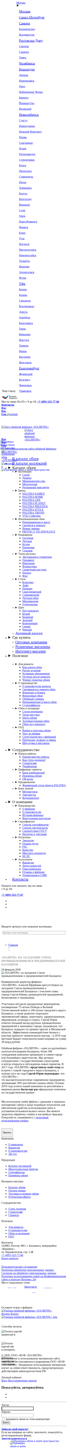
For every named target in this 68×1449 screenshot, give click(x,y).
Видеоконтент (30, 797)
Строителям (29, 763)
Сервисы (13, 1215)
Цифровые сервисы (30, 769)
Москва (20, 2)
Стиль (22, 579)
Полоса (26, 572)
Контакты (7, 404)
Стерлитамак (27, 159)
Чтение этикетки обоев (36, 679)
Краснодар (27, 69)
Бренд (21, 490)
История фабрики (32, 815)
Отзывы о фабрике (33, 872)
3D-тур (12, 1153)
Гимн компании (31, 868)
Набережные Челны (31, 91)
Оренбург (25, 317)
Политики (24, 837)
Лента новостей (31, 865)
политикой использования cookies (24, 1119)
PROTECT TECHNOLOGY (38, 531)
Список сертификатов (35, 824)
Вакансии (28, 862)
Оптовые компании (31, 642)
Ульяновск (25, 390)
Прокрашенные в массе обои (39, 702)
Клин (22, 232)
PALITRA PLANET (34, 503)
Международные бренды (23, 1169)
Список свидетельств (35, 827)
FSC (24, 846)
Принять (7, 1132)
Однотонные (30, 604)
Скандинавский (31, 591)
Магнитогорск (27, 249)
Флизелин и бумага (33, 692)
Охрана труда (30, 843)
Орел (22, 86)
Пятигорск (25, 171)
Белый (26, 613)
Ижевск (23, 227)
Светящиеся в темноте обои (38, 689)
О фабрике (28, 808)
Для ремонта (25, 664)
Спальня (27, 550)
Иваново (24, 266)
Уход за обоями (31, 733)
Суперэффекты (31, 705)
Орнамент (28, 560)
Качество (27, 849)
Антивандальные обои (35, 720)
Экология (28, 840)
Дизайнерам (29, 766)
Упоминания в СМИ (34, 875)
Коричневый (29, 623)
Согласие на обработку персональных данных (28, 1273)
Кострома (24, 356)
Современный (30, 594)
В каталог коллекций (29, 463)
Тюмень (23, 345)
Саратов (24, 46)
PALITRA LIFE (31, 500)
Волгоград (25, 199)
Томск (22, 57)
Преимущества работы (35, 756)
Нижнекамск (26, 80)
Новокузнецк (27, 126)
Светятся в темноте (33, 525)
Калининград (27, 29)
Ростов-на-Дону (31, 40)
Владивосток (27, 34)
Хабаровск (25, 187)
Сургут (23, 120)
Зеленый (27, 620)
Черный (27, 629)
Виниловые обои (32, 695)
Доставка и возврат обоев (23, 1193)
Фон (25, 575)
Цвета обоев (29, 717)
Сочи (22, 210)
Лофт (25, 585)
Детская (27, 541)
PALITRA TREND (33, 512)
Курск (22, 165)
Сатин (26, 474)
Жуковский (25, 374)
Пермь (23, 137)
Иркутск (24, 339)
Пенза (22, 182)
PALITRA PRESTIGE (35, 506)
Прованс (27, 588)
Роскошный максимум (35, 487)
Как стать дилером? (34, 759)
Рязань (23, 351)
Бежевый (27, 617)
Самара (24, 23)
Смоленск (25, 300)
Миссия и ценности (34, 853)
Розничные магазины (32, 646)
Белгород (24, 379)
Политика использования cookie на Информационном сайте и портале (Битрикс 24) (33, 1278)
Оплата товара (17, 1190)
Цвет (21, 607)
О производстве (27, 683)
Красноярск (26, 323)
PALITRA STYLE (33, 509)
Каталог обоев (24, 467)
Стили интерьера (32, 711)
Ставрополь (26, 176)
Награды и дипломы (34, 834)
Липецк (23, 75)
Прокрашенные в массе (36, 522)
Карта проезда (9, 1258)
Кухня (26, 544)
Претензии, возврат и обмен (39, 739)
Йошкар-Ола (26, 103)
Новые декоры (31, 528)
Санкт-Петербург (32, 17)
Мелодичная (29, 484)
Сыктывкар (26, 142)
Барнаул (23, 97)
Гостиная (27, 537)
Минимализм (30, 601)
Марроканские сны (33, 481)
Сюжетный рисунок (34, 569)
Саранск (24, 51)
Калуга (23, 193)
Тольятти (24, 260)
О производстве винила (36, 686)
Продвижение (26, 782)
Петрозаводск (27, 154)
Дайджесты (29, 794)
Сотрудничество (25, 750)
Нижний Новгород (30, 131)
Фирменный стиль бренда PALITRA (44, 785)
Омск (22, 215)
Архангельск (26, 272)
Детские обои (30, 598)
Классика (27, 582)
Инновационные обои (31, 518)
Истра (22, 277)
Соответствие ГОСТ (34, 830)
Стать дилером (17, 1208)
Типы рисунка (27, 553)
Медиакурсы (29, 791)
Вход (4, 1380)
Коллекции (25, 471)
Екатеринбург (29, 368)
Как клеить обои (32, 667)
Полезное (20, 655)
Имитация (28, 563)
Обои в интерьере (29, 708)
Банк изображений (33, 772)
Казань (23, 295)
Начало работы (27, 753)
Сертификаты (26, 821)
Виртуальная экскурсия (36, 818)
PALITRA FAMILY (33, 493)
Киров (23, 289)
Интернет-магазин (30, 651)
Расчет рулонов (31, 670)
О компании (22, 802)
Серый (26, 626)
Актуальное (25, 859)
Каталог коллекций (19, 1165)
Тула (21, 238)
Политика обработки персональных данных (27, 1269)
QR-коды (27, 778)
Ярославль (25, 362)
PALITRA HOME (32, 496)
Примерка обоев (32, 775)
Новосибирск (29, 114)
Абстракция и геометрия (37, 556)
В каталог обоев (25, 458)
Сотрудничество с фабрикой (39, 736)
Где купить (21, 637)
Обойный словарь (33, 698)
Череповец (25, 385)
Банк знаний (25, 788)
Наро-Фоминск (28, 221)
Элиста (23, 311)
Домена (26, 477)
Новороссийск (27, 255)
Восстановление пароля (22, 1380)
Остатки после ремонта (36, 676)
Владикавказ (26, 306)
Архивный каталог (29, 633)
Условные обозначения (36, 673)
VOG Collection (31, 515)
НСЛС (26, 856)
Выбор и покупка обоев (36, 730)
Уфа (22, 283)
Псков (22, 148)
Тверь (22, 328)
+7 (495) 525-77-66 (48, 401)
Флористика (29, 566)
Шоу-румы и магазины (36, 743)
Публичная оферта (19, 1196)
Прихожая (28, 547)
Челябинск (27, 63)
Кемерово (25, 334)
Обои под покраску (34, 724)
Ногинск (24, 244)
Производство (26, 805)
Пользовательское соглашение (19, 1266)
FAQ (21, 727)
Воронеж (24, 204)
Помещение (25, 534)
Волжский (25, 108)
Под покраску (30, 610)
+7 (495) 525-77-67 (12, 894)
